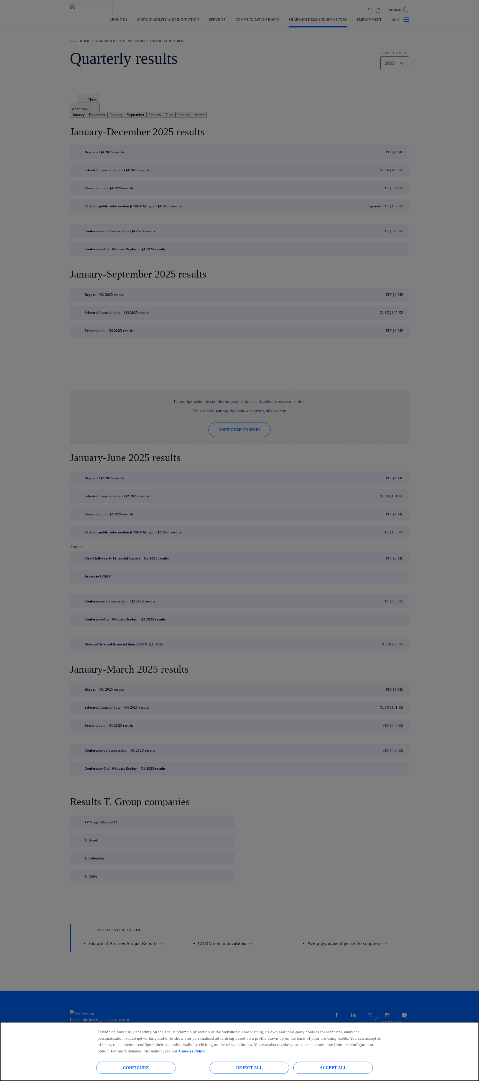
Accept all (333, 1067)
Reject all (249, 1067)
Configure (136, 1067)
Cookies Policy (192, 1051)
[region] (239, 1051)
